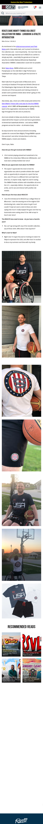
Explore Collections (21, 2)
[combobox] (23, 13)
